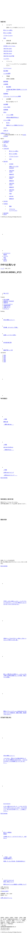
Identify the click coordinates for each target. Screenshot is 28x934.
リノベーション (7, 68)
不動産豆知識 (6, 305)
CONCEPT (6, 148)
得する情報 (6, 299)
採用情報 (5, 109)
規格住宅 (5, 302)
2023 (4, 356)
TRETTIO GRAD (7, 51)
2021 (4, 359)
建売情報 (5, 81)
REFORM (5, 213)
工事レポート (6, 307)
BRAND (5, 161)
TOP (4, 144)
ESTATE (5, 201)
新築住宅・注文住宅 (8, 301)
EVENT (5, 146)
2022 (4, 357)
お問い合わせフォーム (6, 897)
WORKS (5, 203)
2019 (4, 361)
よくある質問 (6, 73)
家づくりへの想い (8, 30)
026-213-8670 (5, 891)
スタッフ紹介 (6, 107)
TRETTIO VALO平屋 (8, 56)
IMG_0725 (6, 293)
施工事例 (5, 70)
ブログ (5, 128)
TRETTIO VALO (7, 53)
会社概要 (5, 104)
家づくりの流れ (7, 33)
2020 (4, 360)
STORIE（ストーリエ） (9, 46)
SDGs (4, 112)
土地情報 (5, 84)
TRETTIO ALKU (7, 48)
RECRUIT (5, 142)
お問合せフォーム (5, 133)
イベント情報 (6, 120)
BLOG (5, 214)
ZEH (4, 38)
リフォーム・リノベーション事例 (12, 96)
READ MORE (4, 477)
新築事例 (5, 93)
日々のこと (6, 308)
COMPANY (6, 141)
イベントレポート (8, 304)
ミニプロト (6, 58)
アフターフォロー (8, 35)
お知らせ (5, 130)
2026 (4, 355)
